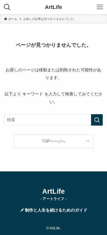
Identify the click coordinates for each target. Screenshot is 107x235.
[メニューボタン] (100, 7)
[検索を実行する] (97, 120)
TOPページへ (53, 141)
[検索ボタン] (7, 7)
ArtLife (53, 7)
